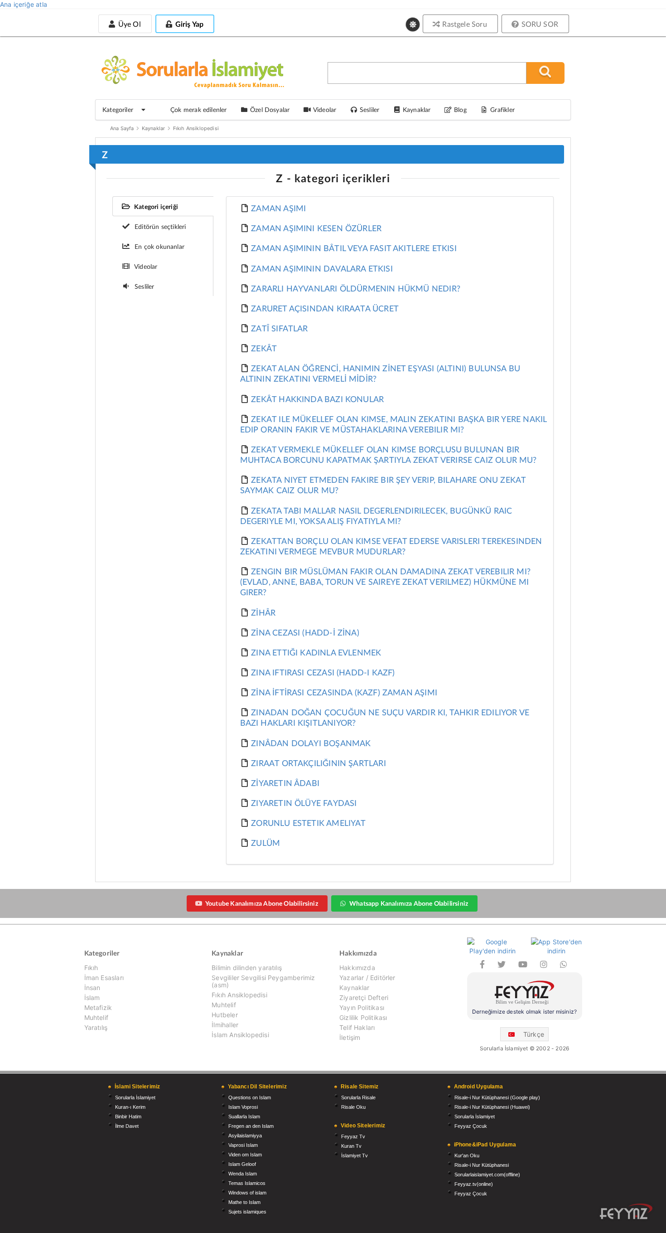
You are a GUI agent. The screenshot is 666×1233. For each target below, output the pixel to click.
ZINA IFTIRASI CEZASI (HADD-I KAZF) (323, 672)
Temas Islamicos (246, 1183)
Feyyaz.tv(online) (473, 1184)
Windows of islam (247, 1192)
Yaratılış (96, 1027)
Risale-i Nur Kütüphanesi (481, 1165)
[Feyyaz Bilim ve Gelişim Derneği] (525, 994)
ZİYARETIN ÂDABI (285, 783)
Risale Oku (353, 1107)
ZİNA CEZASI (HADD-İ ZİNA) (305, 632)
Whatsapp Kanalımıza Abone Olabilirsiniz (408, 903)
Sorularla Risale (358, 1097)
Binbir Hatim (128, 1116)
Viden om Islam (245, 1154)
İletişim (349, 1037)
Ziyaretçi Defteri (363, 997)
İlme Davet (127, 1126)
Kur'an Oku (466, 1155)
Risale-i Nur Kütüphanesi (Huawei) (492, 1107)
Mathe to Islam (244, 1202)
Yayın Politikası (361, 1007)
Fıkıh (91, 967)
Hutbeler (224, 1015)
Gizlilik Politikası (363, 1017)
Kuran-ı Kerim (130, 1107)
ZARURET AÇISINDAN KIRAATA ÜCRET (325, 308)
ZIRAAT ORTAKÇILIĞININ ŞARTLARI (318, 763)
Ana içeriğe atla (23, 4)
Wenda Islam (242, 1173)
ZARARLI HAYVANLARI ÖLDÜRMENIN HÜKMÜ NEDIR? (355, 288)
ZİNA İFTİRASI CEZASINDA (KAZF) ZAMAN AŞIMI (344, 692)
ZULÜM (265, 843)
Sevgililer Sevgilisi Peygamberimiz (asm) (263, 981)
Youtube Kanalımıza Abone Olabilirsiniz (261, 903)
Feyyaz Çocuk (470, 1126)
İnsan (92, 987)
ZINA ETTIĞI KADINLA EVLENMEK (316, 652)
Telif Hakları (357, 1027)
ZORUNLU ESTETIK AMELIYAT (308, 823)
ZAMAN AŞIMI (278, 208)
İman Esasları (104, 977)
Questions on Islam (249, 1097)
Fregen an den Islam (251, 1126)
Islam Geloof (242, 1164)
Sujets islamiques (247, 1211)
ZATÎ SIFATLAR (279, 328)
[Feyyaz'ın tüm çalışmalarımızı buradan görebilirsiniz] (626, 1211)
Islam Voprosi (243, 1107)
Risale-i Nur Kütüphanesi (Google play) (497, 1097)
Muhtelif (96, 1017)
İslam (92, 997)
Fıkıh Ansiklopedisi (196, 128)
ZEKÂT (264, 348)
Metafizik (98, 1007)
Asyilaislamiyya (245, 1135)
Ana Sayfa (122, 128)
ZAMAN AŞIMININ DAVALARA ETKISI (321, 268)
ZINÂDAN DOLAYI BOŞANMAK (311, 743)
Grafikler (502, 109)
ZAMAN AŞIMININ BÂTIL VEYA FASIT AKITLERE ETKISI (354, 248)
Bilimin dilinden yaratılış (247, 967)
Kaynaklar (153, 128)
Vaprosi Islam (243, 1145)
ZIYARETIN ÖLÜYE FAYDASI (304, 803)
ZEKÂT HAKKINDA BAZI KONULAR (317, 399)
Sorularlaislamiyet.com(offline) (487, 1174)
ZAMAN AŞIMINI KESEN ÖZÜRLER (316, 228)
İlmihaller (225, 1025)
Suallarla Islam (244, 1116)
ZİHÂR (263, 612)
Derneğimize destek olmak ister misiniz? (524, 1011)
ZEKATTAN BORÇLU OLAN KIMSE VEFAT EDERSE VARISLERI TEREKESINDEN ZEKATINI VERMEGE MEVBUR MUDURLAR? (391, 546)
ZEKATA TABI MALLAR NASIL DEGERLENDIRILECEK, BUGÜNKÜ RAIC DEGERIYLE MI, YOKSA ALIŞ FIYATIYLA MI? (376, 515)
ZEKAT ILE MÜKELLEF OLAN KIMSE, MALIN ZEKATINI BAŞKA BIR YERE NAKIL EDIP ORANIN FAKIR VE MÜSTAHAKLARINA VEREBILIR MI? (393, 424)
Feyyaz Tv (353, 1136)
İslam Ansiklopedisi (240, 1035)
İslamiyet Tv (354, 1155)
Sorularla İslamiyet (135, 1097)
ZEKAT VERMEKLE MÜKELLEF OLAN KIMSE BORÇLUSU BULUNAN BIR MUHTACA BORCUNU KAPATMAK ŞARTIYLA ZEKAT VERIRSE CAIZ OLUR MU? (388, 454)
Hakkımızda (357, 967)
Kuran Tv (351, 1146)
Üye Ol (128, 23)
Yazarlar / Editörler (367, 977)
